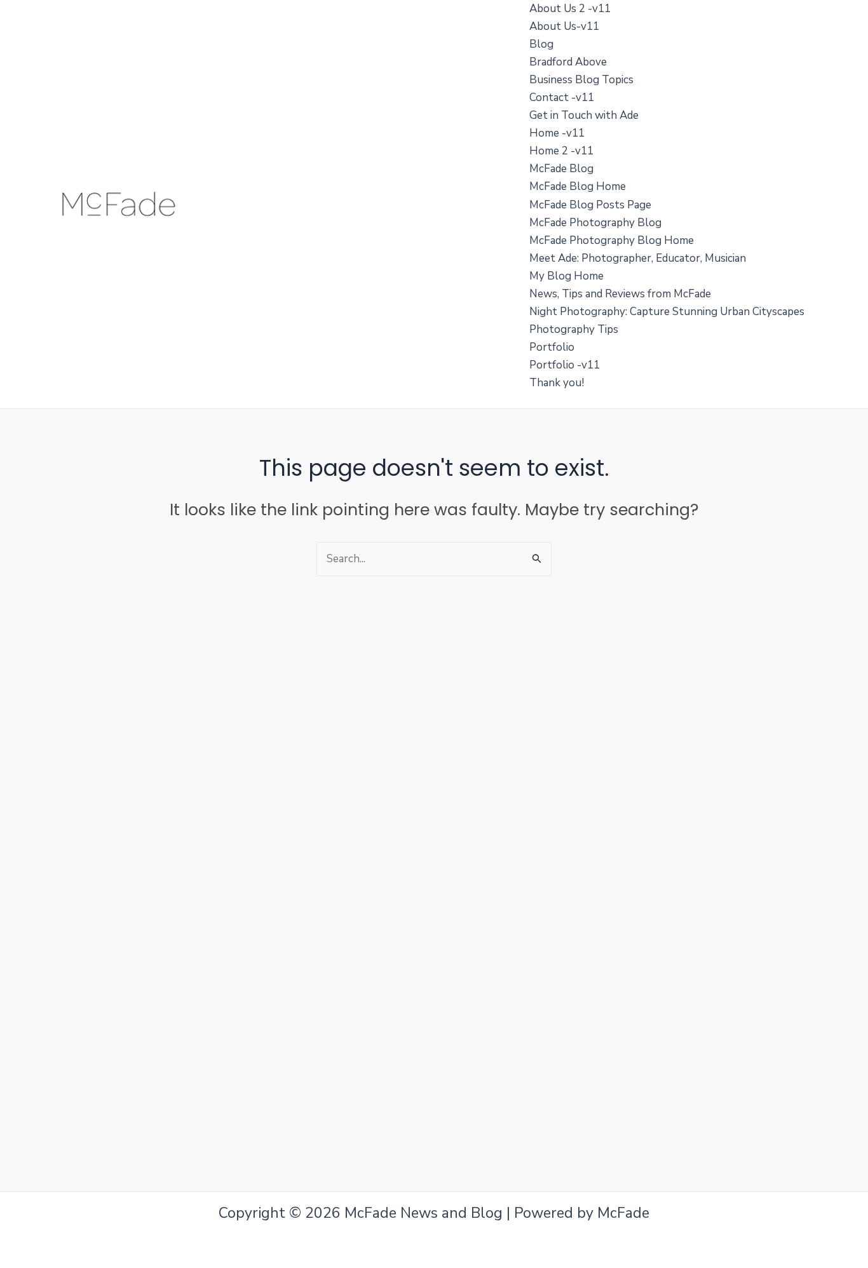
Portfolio (551, 347)
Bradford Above (568, 62)
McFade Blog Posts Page (590, 205)
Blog (541, 44)
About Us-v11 (564, 26)
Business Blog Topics (581, 79)
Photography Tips (573, 329)
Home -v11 (557, 133)
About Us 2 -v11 (570, 8)
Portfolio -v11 (564, 365)
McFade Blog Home (577, 186)
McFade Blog (561, 168)
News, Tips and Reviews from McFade (620, 294)
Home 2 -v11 (561, 151)
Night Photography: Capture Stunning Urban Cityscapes (666, 311)
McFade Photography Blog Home (611, 240)
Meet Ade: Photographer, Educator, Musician (637, 258)
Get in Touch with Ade (584, 115)
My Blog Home (566, 276)
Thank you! (556, 382)
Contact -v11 (561, 97)
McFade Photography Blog (595, 222)
